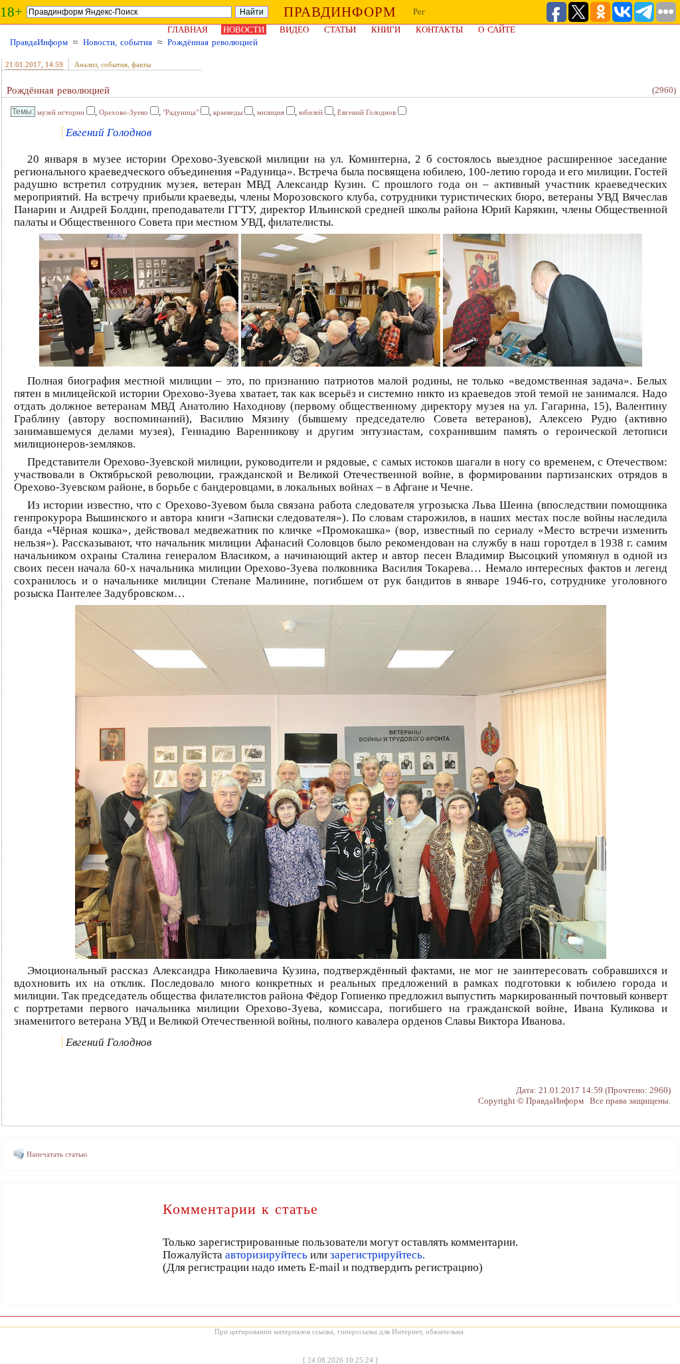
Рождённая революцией (212, 42)
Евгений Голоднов (366, 112)
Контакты (439, 30)
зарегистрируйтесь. (377, 1254)
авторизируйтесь (266, 1254)
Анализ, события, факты (112, 64)
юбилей (311, 112)
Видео (294, 30)
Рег (419, 12)
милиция (270, 112)
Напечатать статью (57, 1154)
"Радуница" (181, 112)
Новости (243, 30)
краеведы (227, 112)
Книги (385, 30)
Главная (187, 30)
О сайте (496, 30)
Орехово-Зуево (123, 112)
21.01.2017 (23, 64)
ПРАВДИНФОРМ (340, 12)
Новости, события (117, 42)
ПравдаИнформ (39, 42)
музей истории (60, 112)
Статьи (340, 30)
